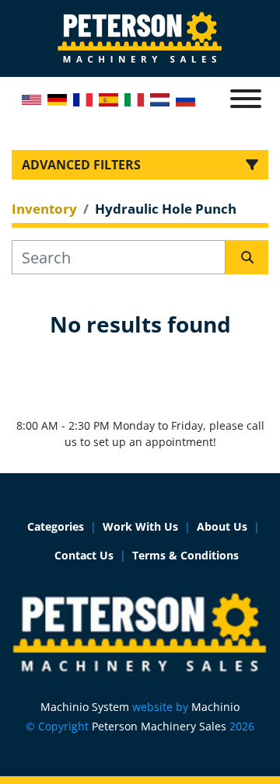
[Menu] (245, 98)
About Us (222, 526)
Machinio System (84, 706)
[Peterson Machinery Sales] (140, 632)
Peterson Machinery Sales (159, 726)
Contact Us (84, 555)
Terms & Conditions (185, 555)
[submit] (247, 257)
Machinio (215, 706)
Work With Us (140, 526)
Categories (55, 526)
